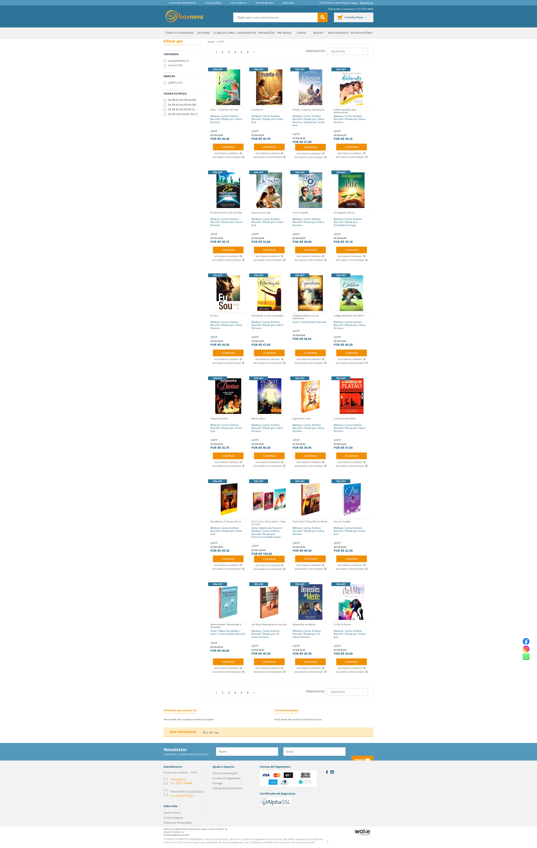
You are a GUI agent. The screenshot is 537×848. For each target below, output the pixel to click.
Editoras (203, 33)
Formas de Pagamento (226, 778)
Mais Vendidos (338, 33)
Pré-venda (284, 33)
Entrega (217, 783)
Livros (301, 33)
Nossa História (361, 33)
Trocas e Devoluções (225, 773)
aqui (354, 2)
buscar (323, 17)
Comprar (228, 147)
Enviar (359, 759)
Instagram (332, 772)
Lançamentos (246, 33)
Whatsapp (288, 2)
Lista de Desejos (265, 2)
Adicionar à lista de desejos (226, 157)
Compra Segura (173, 817)
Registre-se (366, 2)
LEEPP (226, 124)
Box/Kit (318, 33)
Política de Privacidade (178, 823)
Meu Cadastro (239, 2)
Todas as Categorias (179, 33)
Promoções (266, 33)
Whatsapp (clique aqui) (187, 791)
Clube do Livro (224, 33)
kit (211, 732)
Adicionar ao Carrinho (226, 153)
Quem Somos (172, 812)
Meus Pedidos (213, 2)
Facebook (327, 772)
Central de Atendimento (182, 2)
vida (216, 732)
